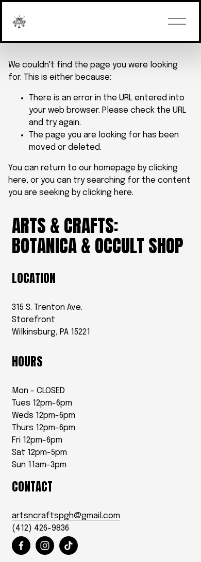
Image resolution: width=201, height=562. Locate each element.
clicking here (107, 192)
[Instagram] (45, 545)
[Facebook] (21, 545)
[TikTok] (68, 545)
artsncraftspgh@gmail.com (66, 516)
